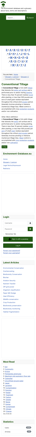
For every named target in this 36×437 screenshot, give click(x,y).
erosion (25, 102)
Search (31, 18)
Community (9, 369)
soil (20, 90)
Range (8, 402)
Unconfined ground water (14, 381)
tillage (30, 88)
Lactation (8, 386)
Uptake (8, 400)
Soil (6, 367)
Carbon (8, 397)
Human (8, 404)
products (31, 109)
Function (8, 390)
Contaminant (10, 407)
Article (7, 371)
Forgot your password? (11, 251)
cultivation (14, 143)
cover (31, 126)
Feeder (8, 393)
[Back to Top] (32, 433)
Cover (31, 95)
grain (13, 131)
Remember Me (10, 234)
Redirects (6, 168)
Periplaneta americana (13, 374)
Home (5, 159)
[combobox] (15, 17)
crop (17, 140)
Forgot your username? (11, 253)
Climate (8, 409)
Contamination (11, 388)
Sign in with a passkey (20, 239)
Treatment (9, 395)
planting (29, 92)
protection (23, 109)
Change (9, 411)
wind (20, 133)
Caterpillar (9, 378)
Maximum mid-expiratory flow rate (17, 376)
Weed (21, 138)
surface (24, 90)
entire (16, 90)
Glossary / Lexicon (10, 162)
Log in (18, 246)
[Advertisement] (18, 33)
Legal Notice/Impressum (12, 165)
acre (3, 131)
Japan (7, 383)
